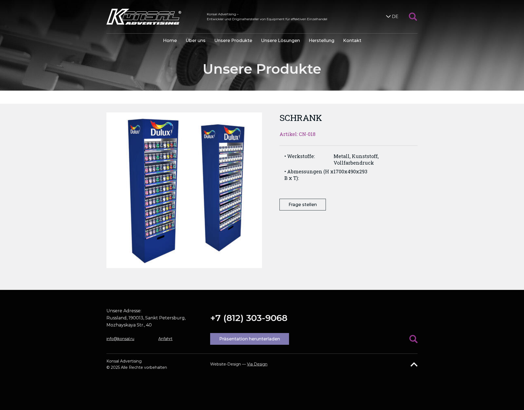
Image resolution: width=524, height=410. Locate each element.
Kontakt (352, 40)
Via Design (257, 364)
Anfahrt (165, 338)
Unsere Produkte (233, 40)
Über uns (196, 40)
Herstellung (321, 40)
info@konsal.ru (120, 338)
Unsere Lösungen (280, 40)
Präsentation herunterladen (249, 338)
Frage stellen (302, 204)
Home (170, 40)
